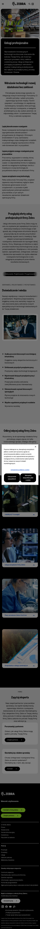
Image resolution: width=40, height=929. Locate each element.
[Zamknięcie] (35, 446)
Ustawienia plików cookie (20, 470)
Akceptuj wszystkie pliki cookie (28, 478)
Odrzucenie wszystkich (12, 478)
